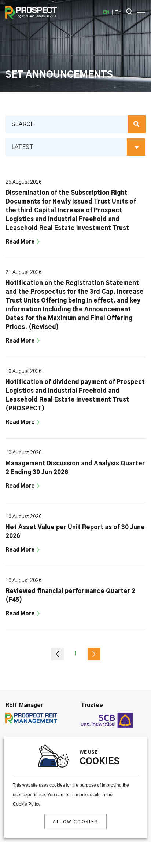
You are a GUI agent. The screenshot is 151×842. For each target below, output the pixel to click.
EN (106, 12)
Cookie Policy (26, 804)
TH (118, 12)
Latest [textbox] (22, 147)
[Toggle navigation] (139, 12)
